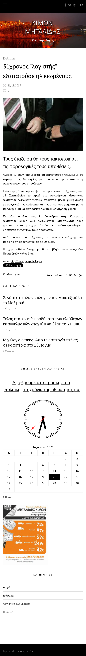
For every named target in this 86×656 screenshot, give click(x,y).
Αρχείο (7, 587)
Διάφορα (8, 595)
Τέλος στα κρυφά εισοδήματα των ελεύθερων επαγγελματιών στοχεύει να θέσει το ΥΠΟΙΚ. (42, 321)
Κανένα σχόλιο (12, 274)
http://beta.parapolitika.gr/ (26, 261)
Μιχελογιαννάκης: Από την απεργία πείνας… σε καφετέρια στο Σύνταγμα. (41, 342)
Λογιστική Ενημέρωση (17, 603)
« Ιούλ (7, 496)
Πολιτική (9, 58)
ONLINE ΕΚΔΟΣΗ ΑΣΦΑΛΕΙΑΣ (43, 368)
